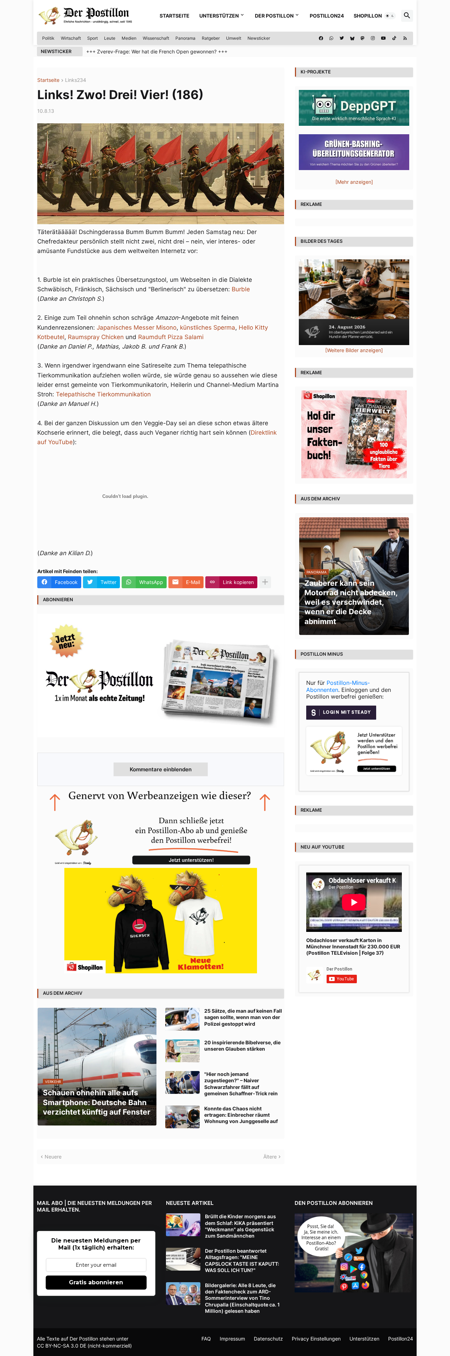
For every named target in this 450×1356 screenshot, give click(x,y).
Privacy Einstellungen (316, 1339)
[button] (390, 15)
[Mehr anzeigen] (265, 582)
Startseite (174, 16)
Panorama (185, 38)
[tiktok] (394, 38)
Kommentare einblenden (161, 769)
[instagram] (373, 38)
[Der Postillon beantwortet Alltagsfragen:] (183, 1259)
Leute (109, 38)
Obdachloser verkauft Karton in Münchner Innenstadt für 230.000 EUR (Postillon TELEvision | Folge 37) (353, 946)
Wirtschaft (71, 38)
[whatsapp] (331, 38)
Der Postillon (274, 16)
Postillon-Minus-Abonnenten (338, 686)
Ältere (270, 1157)
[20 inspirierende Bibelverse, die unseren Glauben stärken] (182, 1050)
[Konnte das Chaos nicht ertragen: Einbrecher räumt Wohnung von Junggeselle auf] (182, 1116)
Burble (241, 289)
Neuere (53, 1157)
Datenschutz (268, 1339)
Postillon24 (327, 16)
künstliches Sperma (207, 327)
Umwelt (233, 38)
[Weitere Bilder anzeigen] (354, 350)
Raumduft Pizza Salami (171, 336)
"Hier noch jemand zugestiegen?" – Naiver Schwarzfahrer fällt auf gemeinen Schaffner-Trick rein (241, 1083)
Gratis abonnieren (96, 1282)
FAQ (206, 1339)
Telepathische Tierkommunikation (103, 394)
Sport (92, 38)
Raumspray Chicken (96, 336)
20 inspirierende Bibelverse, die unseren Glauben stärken (242, 1045)
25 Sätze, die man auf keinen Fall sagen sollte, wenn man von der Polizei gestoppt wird (243, 1017)
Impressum (232, 1339)
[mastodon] (363, 38)
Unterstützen (219, 16)
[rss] (405, 38)
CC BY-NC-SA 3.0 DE (61, 1346)
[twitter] (342, 38)
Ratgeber (211, 38)
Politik (48, 38)
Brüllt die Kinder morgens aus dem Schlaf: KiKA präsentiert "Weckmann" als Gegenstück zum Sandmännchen (240, 1226)
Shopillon (368, 16)
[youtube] (383, 38)
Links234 (75, 80)
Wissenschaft (156, 38)
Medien (129, 38)
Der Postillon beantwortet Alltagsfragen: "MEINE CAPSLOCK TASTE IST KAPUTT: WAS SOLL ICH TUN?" (242, 1260)
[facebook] (321, 38)
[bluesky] (352, 38)
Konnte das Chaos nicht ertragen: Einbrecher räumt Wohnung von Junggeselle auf (241, 1114)
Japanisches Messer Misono (136, 327)
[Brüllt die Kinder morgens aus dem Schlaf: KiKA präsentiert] (183, 1224)
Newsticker (259, 38)
